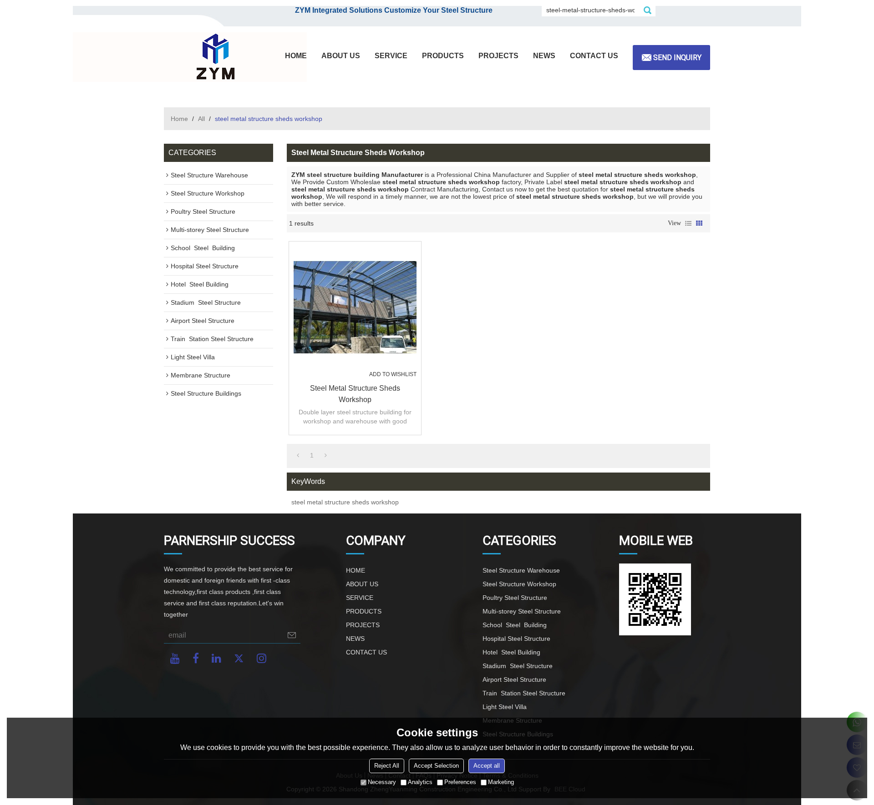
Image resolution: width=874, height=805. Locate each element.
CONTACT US (594, 56)
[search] (647, 10)
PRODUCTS (443, 56)
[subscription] (291, 635)
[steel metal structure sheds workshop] (355, 307)
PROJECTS (498, 56)
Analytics (420, 782)
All (201, 118)
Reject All (386, 765)
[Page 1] (298, 455)
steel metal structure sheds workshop (355, 393)
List (688, 223)
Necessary (382, 782)
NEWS (544, 56)
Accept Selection (436, 765)
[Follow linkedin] (216, 658)
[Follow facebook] (196, 658)
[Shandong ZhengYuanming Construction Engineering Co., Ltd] (214, 57)
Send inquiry (677, 57)
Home (179, 118)
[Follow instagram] (261, 658)
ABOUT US (340, 56)
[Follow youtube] (175, 658)
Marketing (501, 782)
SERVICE (391, 56)
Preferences (460, 782)
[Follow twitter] (239, 658)
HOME (296, 56)
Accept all (486, 765)
